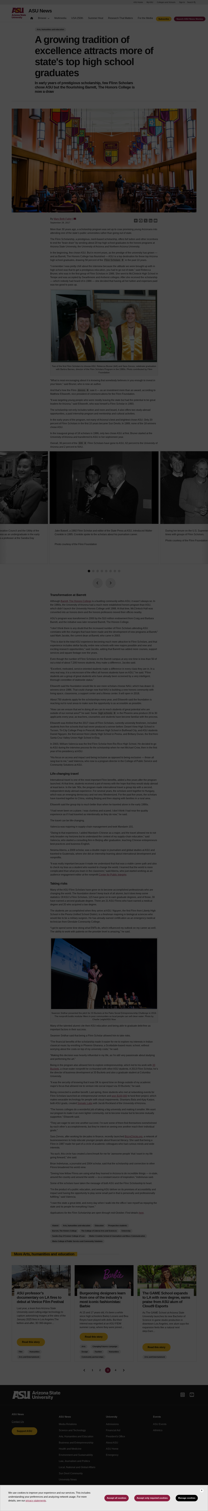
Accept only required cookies (152, 1498)
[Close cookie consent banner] (202, 1490)
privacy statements (36, 1500)
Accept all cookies (116, 1498)
